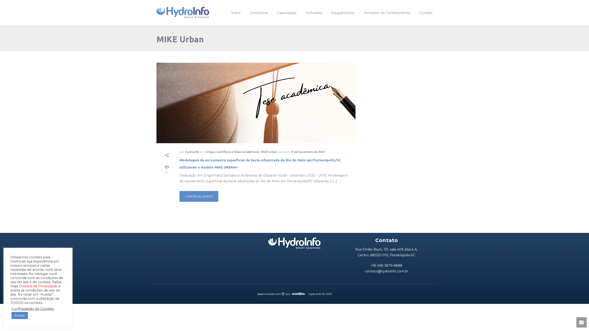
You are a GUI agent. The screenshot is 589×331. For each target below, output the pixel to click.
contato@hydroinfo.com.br (386, 271)
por (289, 294)
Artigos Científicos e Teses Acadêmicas (232, 152)
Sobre (236, 13)
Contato (426, 13)
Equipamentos (343, 13)
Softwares (314, 13)
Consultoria (259, 13)
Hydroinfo (192, 152)
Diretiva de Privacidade (38, 286)
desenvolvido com (269, 294)
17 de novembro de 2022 (308, 152)
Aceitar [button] (19, 315)
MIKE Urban (269, 152)
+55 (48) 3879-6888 (386, 265)
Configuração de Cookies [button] (33, 309)
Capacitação (287, 13)
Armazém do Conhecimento (387, 13)
